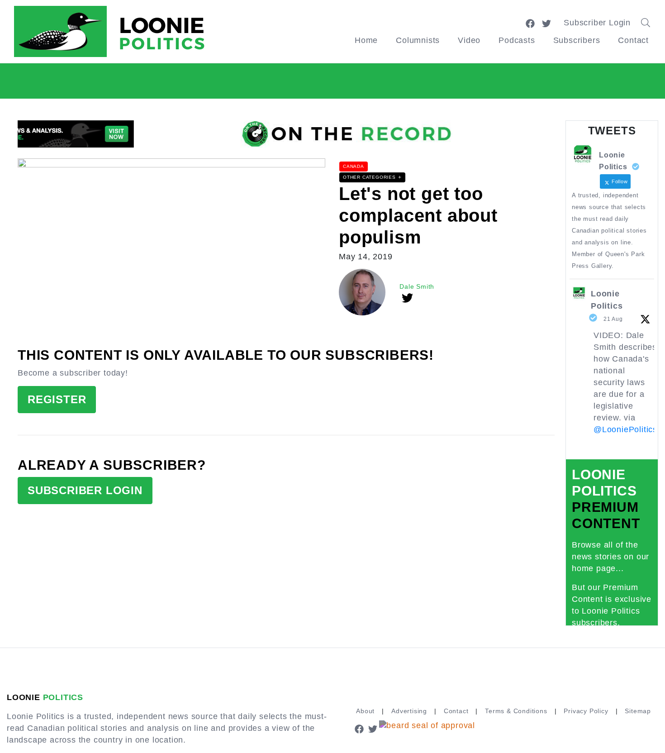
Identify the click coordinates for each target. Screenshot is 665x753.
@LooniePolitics (625, 429)
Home (366, 40)
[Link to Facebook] (530, 22)
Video (469, 40)
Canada (353, 166)
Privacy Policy (586, 711)
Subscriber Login (597, 22)
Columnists (418, 40)
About (365, 711)
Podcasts (517, 40)
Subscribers (576, 40)
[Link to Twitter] (546, 22)
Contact (633, 40)
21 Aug (613, 319)
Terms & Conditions (516, 711)
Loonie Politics (606, 299)
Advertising (409, 711)
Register (57, 399)
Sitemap (638, 711)
